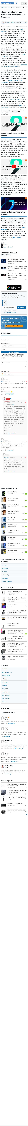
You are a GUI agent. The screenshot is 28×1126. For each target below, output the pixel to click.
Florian (13, 459)
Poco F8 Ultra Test (12, 524)
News (9, 7)
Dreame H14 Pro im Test (13, 623)
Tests (5, 303)
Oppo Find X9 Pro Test (13, 505)
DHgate (5, 571)
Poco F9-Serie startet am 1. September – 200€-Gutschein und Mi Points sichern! (17, 275)
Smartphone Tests (7, 672)
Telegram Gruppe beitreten (14, 326)
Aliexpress (5, 565)
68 (23, 506)
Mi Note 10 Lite (16, 99)
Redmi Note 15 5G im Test (14, 543)
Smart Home (6, 695)
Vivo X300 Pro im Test (13, 498)
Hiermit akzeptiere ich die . (11, 311)
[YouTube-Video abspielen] (14, 166)
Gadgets (5, 679)
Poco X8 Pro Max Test (13, 530)
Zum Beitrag (10, 723)
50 (23, 532)
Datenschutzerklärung (10, 312)
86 (23, 519)
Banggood (5, 568)
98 (23, 493)
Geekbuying (6, 575)
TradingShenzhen (7, 581)
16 (23, 633)
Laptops (5, 701)
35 (23, 513)
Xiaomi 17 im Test (12, 517)
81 (23, 539)
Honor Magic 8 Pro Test (13, 511)
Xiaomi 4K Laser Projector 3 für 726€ (16, 810)
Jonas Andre (10, 22)
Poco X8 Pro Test (12, 537)
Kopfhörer (5, 688)
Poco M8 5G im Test (12, 550)
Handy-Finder (6, 675)
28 (26, 594)
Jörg (13, 404)
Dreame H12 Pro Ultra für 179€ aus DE (17, 797)
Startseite (4, 7)
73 (23, 500)
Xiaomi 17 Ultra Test (12, 492)
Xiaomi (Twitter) (8, 247)
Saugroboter (6, 698)
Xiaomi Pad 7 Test (12, 604)
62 (23, 526)
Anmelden (22, 307)
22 (23, 545)
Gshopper (5, 578)
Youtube (5, 245)
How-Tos (5, 682)
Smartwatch (6, 692)
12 (26, 646)
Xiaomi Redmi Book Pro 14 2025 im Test (17, 617)
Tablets (5, 685)
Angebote (6, 301)
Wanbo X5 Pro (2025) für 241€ (15, 803)
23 (23, 552)
